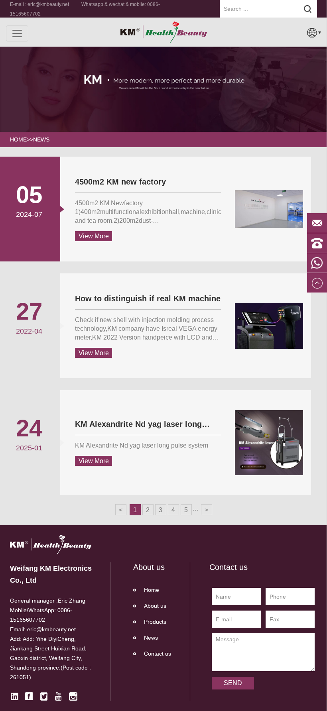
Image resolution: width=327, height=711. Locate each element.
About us (155, 606)
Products (155, 622)
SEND (233, 683)
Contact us (157, 653)
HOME (18, 139)
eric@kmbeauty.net (48, 4)
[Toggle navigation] (17, 33)
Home (151, 590)
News (41, 139)
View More (94, 236)
